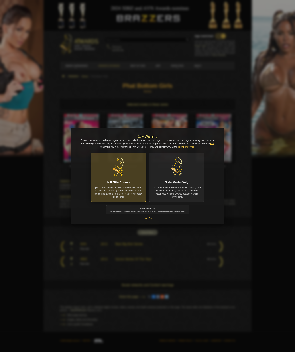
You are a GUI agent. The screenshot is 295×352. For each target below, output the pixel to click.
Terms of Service (186, 146)
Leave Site (147, 218)
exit (212, 143)
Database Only (147, 210)
